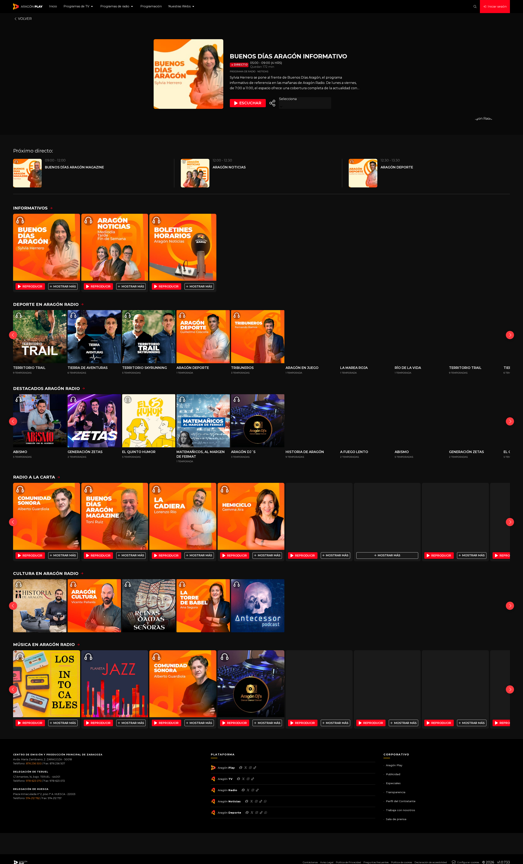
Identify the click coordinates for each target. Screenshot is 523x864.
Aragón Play (394, 765)
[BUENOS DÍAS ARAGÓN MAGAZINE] (114, 516)
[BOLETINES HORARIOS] (182, 247)
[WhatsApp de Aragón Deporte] (265, 813)
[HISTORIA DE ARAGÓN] (312, 421)
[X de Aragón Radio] (248, 790)
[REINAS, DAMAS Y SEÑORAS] (148, 605)
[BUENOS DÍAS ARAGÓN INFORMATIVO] (46, 247)
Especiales (393, 783)
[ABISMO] (39, 421)
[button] (78, 6)
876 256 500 (34, 763)
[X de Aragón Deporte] (252, 813)
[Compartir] (272, 103)
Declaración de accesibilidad (431, 862)
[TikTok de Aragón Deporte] (261, 813)
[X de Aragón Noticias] (251, 801)
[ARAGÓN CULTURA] (94, 605)
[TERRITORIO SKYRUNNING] (148, 336)
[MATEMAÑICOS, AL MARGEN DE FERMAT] (203, 421)
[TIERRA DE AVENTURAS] (94, 336)
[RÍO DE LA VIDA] (421, 336)
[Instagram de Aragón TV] (248, 779)
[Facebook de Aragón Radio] (243, 790)
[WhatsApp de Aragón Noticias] (265, 801)
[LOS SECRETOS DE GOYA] (421, 605)
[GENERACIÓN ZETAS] (94, 421)
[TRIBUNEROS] (257, 336)
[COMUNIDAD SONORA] (46, 516)
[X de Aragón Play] (245, 768)
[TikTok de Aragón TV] (252, 779)
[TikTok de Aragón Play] (254, 768)
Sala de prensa (396, 819)
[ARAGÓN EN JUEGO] (312, 336)
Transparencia (395, 792)
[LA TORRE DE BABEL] (203, 605)
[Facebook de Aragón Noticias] (246, 801)
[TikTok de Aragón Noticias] (260, 801)
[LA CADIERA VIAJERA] (387, 516)
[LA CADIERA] (182, 516)
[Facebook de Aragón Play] (240, 768)
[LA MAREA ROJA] (366, 336)
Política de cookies (401, 862)
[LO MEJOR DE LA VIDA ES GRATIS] (319, 683)
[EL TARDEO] (319, 516)
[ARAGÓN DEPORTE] (203, 336)
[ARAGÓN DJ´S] (257, 421)
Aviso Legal (326, 862)
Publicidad (393, 774)
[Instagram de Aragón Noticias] (256, 801)
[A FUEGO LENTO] (366, 421)
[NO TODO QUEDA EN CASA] (366, 605)
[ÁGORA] (455, 516)
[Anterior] (13, 335)
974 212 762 (33, 798)
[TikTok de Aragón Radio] (257, 790)
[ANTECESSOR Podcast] (257, 605)
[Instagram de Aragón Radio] (252, 790)
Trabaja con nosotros (400, 810)
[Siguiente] (510, 335)
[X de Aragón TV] (243, 779)
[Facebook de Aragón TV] (238, 779)
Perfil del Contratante (401, 801)
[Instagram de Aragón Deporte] (256, 813)
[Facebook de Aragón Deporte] (247, 813)
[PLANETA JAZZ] (114, 683)
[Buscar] (475, 6)
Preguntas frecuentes (376, 862)
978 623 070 (34, 780)
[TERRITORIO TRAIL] (39, 336)
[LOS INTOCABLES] (46, 683)
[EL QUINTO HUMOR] (148, 421)
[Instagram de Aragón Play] (250, 768)
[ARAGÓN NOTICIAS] (114, 247)
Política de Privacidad (348, 862)
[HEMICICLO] (251, 516)
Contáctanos (310, 862)
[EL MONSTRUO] (475, 605)
